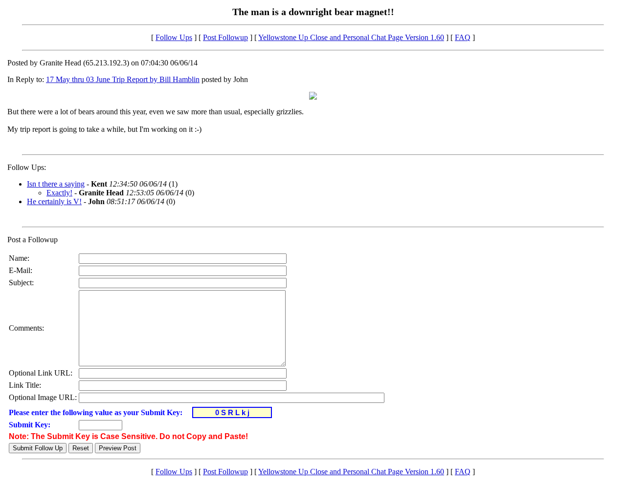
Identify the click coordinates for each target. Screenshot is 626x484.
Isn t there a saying (56, 184)
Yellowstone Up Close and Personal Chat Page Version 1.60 (351, 37)
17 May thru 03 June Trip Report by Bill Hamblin (123, 79)
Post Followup (225, 37)
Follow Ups (174, 37)
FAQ (462, 37)
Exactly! (59, 193)
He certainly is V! (54, 201)
